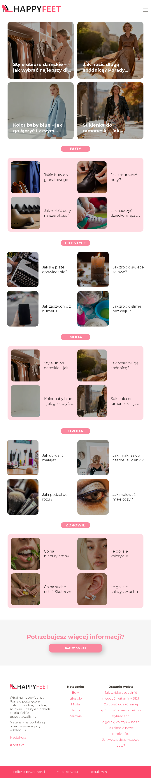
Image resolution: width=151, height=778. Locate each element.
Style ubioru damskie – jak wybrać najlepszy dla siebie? (41, 67)
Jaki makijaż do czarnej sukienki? (128, 457)
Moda (75, 337)
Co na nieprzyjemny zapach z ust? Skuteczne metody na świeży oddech (57, 553)
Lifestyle (75, 243)
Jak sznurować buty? (124, 177)
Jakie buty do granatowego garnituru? (56, 177)
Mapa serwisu (67, 772)
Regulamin (98, 772)
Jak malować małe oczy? (124, 496)
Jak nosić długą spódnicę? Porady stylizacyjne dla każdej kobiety (109, 67)
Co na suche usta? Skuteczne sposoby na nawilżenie (58, 589)
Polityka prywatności (29, 772)
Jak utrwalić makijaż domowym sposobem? (53, 458)
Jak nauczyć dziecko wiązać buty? (124, 213)
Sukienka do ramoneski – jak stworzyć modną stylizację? (102, 127)
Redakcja (18, 737)
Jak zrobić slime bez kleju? (127, 308)
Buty (75, 149)
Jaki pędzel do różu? (55, 496)
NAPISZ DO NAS (75, 648)
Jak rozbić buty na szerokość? (57, 213)
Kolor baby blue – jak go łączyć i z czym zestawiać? (37, 127)
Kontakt (17, 745)
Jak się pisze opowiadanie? (54, 269)
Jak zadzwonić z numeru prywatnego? (56, 308)
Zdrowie (75, 525)
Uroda (75, 431)
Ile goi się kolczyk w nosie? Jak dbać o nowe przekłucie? (125, 553)
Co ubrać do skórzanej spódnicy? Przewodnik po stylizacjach (121, 710)
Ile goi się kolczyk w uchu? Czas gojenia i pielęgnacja (125, 589)
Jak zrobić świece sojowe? (128, 269)
